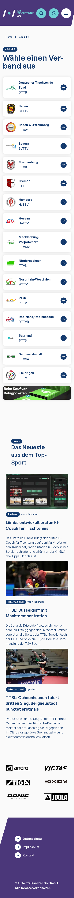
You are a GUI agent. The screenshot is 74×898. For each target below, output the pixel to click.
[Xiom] (56, 782)
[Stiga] (18, 782)
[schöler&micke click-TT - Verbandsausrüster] (37, 393)
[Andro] (18, 768)
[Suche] (41, 13)
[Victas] (56, 768)
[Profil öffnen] (54, 13)
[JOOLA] (56, 797)
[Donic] (18, 796)
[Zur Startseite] (18, 13)
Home (9, 37)
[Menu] (66, 13)
